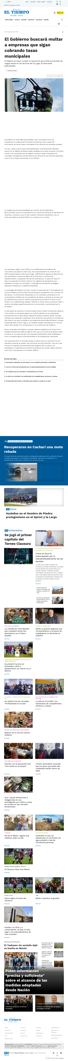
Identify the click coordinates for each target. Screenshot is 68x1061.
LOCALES (17, 19)
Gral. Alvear (41, 1)
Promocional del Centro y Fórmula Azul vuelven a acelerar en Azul (28, 381)
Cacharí (33, 1)
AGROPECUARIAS (9, 1033)
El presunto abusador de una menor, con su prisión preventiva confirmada (31, 362)
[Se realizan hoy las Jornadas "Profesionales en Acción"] (18, 687)
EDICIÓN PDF (39, 1036)
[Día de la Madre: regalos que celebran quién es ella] (18, 823)
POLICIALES (39, 19)
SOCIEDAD (24, 19)
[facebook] (57, 2)
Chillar (49, 1)
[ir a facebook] (53, 1053)
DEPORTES (31, 19)
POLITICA (22, 1033)
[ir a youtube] (61, 1053)
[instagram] (60, 4)
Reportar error (57, 1035)
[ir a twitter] (57, 1053)
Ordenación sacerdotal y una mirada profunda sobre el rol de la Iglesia (47, 964)
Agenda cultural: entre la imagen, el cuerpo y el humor (47, 954)
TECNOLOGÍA (23, 1036)
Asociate (61, 12)
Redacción (56, 1027)
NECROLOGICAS (9, 1038)
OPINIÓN (46, 19)
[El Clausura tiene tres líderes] (18, 856)
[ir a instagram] (57, 1055)
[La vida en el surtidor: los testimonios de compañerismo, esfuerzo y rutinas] (49, 687)
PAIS (6, 1036)
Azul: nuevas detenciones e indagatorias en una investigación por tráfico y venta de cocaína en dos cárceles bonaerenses (18, 802)
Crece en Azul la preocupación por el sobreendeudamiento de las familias (31, 367)
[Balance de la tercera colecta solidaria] (18, 720)
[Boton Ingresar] (54, 12)
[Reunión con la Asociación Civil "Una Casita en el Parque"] (18, 751)
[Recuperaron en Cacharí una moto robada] (34, 472)
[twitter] (60, 2)
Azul (27, 1)
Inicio (6, 1027)
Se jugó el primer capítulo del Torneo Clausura (18, 539)
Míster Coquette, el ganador (48, 898)
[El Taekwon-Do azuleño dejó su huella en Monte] (21, 961)
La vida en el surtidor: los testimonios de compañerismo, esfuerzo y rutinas (31, 376)
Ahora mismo (9, 19)
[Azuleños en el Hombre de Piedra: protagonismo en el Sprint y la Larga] (34, 497)
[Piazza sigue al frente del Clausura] (18, 885)
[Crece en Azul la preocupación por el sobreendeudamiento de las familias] (49, 538)
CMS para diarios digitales (57, 1058)
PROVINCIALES (39, 1033)
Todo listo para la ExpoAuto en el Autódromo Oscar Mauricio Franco (47, 945)
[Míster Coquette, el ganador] (49, 885)
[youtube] (57, 4)
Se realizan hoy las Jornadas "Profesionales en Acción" (24, 371)
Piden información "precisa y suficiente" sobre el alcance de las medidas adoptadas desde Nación (26, 980)
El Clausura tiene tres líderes (17, 869)
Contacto (56, 1038)
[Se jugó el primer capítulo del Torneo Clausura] (18, 556)
